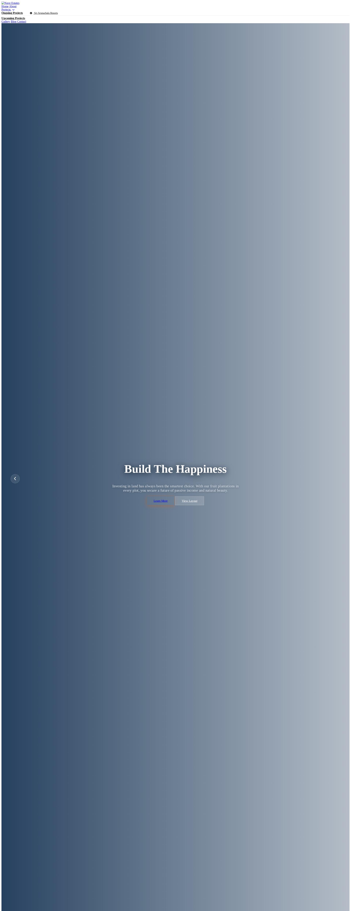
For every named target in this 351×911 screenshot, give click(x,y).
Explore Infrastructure (158, 509)
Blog (13, 21)
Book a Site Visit (196, 509)
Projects (6, 9)
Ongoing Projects (12, 12)
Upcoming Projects (13, 18)
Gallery (5, 21)
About (12, 6)
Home (5, 6)
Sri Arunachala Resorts (45, 13)
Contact (21, 21)
